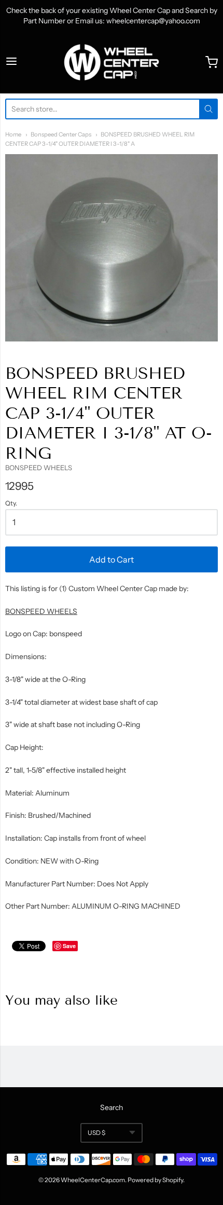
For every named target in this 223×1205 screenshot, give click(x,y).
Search (111, 1107)
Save (69, 946)
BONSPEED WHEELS (38, 467)
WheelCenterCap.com (93, 1180)
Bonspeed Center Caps (61, 134)
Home (13, 134)
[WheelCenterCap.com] (111, 62)
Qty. (11, 503)
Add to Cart (111, 559)
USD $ (96, 1132)
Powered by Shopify (155, 1180)
